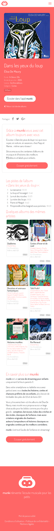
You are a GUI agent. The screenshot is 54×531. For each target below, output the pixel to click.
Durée (6, 77)
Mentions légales (27, 523)
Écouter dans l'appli (20, 98)
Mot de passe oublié (27, 515)
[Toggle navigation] (50, 3)
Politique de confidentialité (37, 521)
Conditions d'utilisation (14, 521)
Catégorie (7, 86)
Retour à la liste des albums (16, 106)
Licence (6, 83)
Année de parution (10, 80)
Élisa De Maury (12, 71)
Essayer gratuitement (27, 165)
